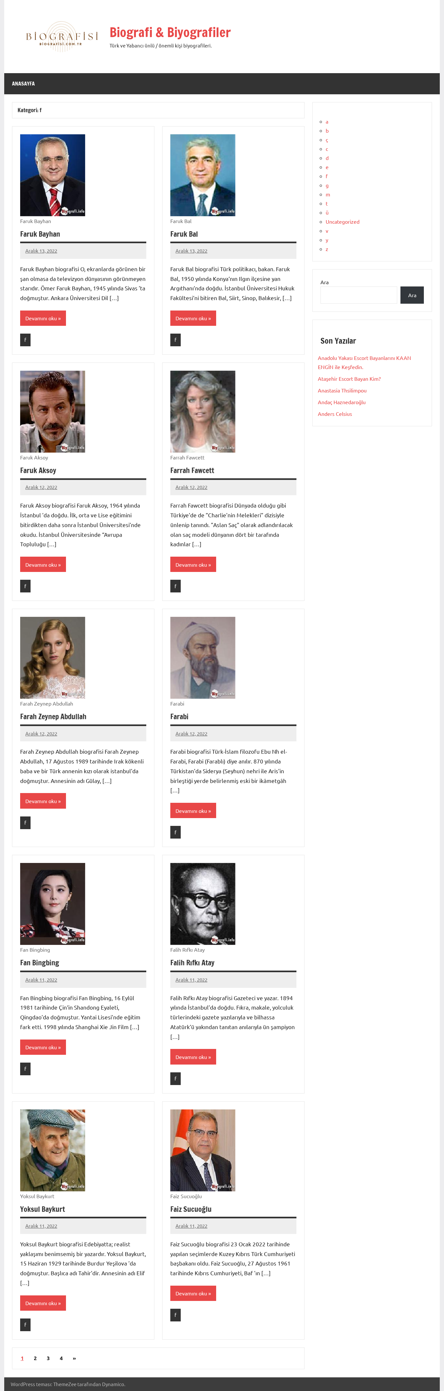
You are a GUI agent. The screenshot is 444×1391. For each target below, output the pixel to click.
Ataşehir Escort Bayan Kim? (349, 378)
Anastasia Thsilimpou (342, 390)
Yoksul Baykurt (42, 1209)
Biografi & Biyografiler (170, 32)
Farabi (179, 716)
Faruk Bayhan (40, 234)
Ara (324, 282)
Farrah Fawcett (192, 470)
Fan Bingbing (39, 963)
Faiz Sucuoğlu (191, 1209)
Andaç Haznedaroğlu (342, 402)
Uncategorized (342, 221)
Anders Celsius (335, 413)
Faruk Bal (184, 234)
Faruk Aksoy (38, 470)
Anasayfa (23, 83)
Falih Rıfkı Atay (192, 963)
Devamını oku (41, 318)
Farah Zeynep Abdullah (53, 716)
